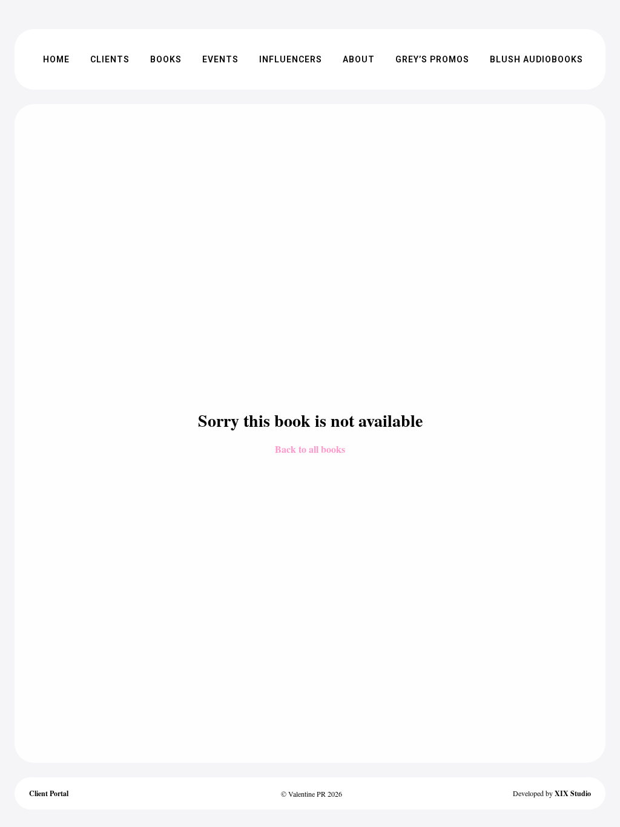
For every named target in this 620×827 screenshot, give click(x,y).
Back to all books (310, 449)
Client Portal (48, 793)
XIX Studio (573, 793)
